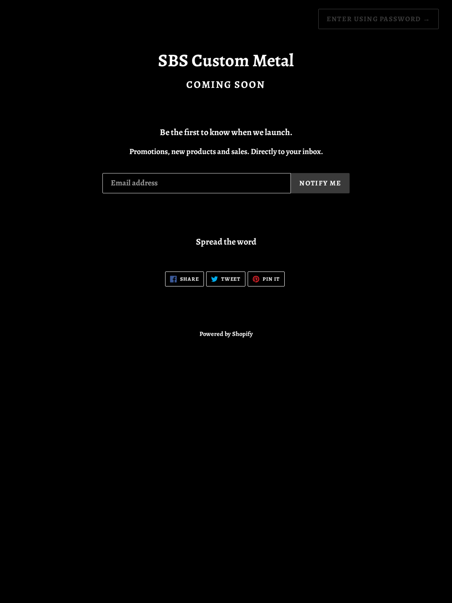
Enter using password (378, 19)
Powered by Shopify (226, 333)
